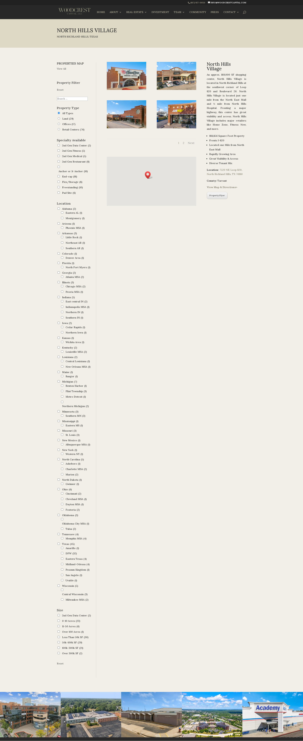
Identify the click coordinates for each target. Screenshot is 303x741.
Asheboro (73, 463)
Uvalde (71, 580)
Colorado (69, 253)
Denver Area (75, 257)
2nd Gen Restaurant (75, 161)
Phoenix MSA (75, 227)
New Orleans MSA (78, 366)
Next (191, 143)
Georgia (69, 272)
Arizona (68, 223)
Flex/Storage (72, 182)
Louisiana (69, 357)
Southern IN (74, 317)
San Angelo (74, 575)
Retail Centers (73, 129)
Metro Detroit (76, 396)
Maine (67, 372)
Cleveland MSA (76, 499)
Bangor (72, 376)
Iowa (67, 323)
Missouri (69, 430)
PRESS (215, 12)
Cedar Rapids (75, 327)
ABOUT (114, 12)
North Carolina (73, 459)
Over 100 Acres (73, 631)
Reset (60, 89)
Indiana (68, 297)
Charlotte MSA (76, 469)
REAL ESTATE (134, 12)
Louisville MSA (76, 351)
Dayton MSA (75, 504)
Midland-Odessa (78, 564)
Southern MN (75, 415)
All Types (67, 113)
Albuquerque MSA (78, 444)
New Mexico (71, 440)
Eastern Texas (76, 558)
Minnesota (70, 411)
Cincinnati (73, 493)
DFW (71, 553)
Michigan (69, 381)
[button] (149, 175)
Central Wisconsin (74, 594)
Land (67, 118)
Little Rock (74, 237)
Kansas (68, 338)
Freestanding (72, 187)
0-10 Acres (71, 620)
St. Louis (72, 435)
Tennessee (70, 534)
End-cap (69, 176)
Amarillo (72, 548)
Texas (68, 544)
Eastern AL (74, 212)
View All (61, 68)
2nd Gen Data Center (76, 145)
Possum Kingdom (77, 569)
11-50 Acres (70, 626)
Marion (72, 474)
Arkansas (69, 233)
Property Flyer (217, 195)
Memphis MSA (76, 538)
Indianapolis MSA (77, 307)
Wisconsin (70, 585)
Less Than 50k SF (75, 637)
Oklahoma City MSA (75, 523)
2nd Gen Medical (74, 156)
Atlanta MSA (75, 277)
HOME (101, 12)
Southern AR (75, 248)
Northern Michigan (75, 406)
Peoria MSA (74, 291)
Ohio (67, 489)
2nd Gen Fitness (73, 150)
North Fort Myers (78, 267)
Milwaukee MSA (77, 599)
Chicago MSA (75, 286)
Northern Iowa (76, 332)
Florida (68, 263)
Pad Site (69, 192)
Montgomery (75, 218)
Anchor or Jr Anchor (73, 171)
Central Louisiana (78, 361)
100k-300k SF (72, 647)
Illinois (68, 282)
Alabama (69, 208)
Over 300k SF (72, 653)
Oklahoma (70, 515)
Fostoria (73, 509)
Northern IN (74, 312)
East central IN (76, 301)
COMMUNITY (197, 12)
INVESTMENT (160, 12)
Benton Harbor (76, 385)
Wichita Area (75, 342)
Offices (68, 124)
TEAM (177, 12)
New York (69, 450)
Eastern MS (74, 425)
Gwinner (72, 484)
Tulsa (71, 528)
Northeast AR (75, 242)
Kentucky (69, 347)
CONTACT (229, 12)
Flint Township (76, 391)
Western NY (74, 454)
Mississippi (70, 421)
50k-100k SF (72, 642)
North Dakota (72, 479)
